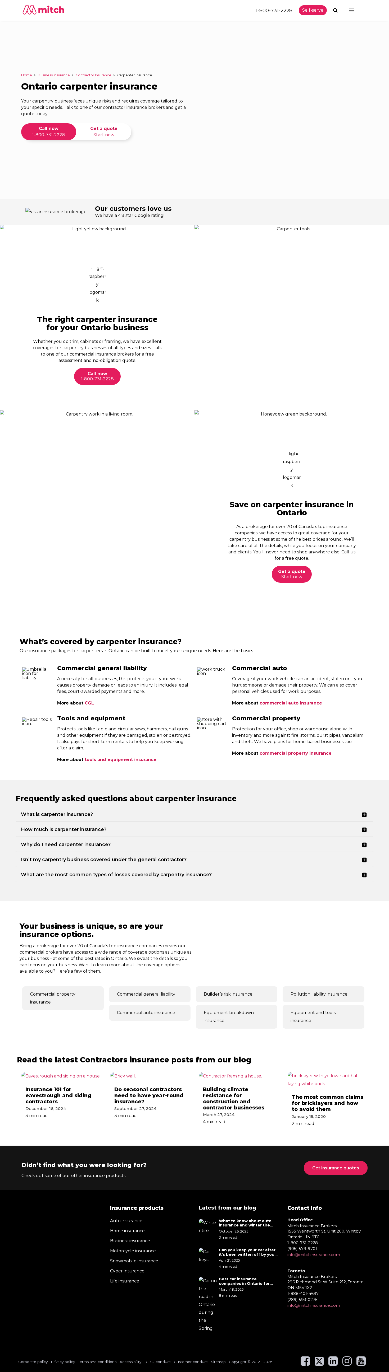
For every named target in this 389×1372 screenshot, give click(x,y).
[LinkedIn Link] (333, 1363)
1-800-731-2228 (274, 10)
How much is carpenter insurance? (63, 829)
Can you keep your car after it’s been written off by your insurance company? (247, 1252)
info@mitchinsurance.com (313, 1254)
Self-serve (312, 10)
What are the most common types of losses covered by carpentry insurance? (116, 875)
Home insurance (127, 1230)
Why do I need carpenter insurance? (66, 844)
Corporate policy (33, 1361)
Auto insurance (126, 1220)
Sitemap (218, 1361)
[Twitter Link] (320, 1363)
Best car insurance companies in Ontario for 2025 (244, 1281)
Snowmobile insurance (134, 1260)
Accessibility (130, 1361)
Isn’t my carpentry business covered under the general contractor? (104, 859)
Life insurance (124, 1281)
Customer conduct (191, 1361)
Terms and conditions (97, 1361)
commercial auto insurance (291, 703)
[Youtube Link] (361, 1363)
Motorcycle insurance (133, 1250)
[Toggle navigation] (356, 10)
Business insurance (130, 1240)
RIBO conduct (157, 1361)
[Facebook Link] (305, 1363)
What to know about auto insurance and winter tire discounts (245, 1223)
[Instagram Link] (347, 1363)
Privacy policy (63, 1361)
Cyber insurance (127, 1270)
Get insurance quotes (335, 1167)
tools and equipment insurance (120, 759)
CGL (89, 703)
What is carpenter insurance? (57, 814)
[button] (336, 10)
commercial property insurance (296, 753)
